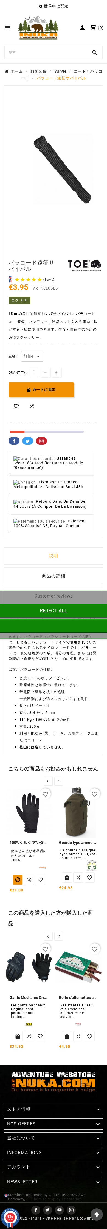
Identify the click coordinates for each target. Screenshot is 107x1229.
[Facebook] (35, 1210)
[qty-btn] (56, 372)
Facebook (14, 441)
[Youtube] (59, 1210)
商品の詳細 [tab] (53, 575)
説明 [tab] (53, 555)
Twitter (27, 441)
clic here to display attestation (53, 1199)
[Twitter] (47, 1210)
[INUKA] (42, 867)
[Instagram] (71, 1210)
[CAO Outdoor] (91, 865)
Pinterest (41, 441)
